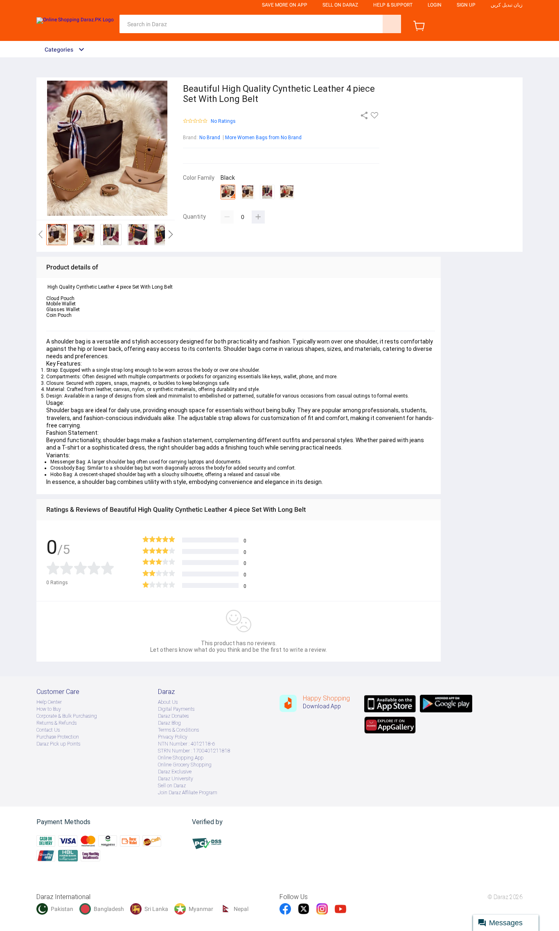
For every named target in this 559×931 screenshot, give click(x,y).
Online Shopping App (180, 758)
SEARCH (392, 24)
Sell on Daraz (172, 786)
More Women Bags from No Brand (263, 137)
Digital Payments (176, 709)
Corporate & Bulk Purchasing (66, 716)
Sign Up (466, 5)
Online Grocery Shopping (185, 765)
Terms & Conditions (178, 730)
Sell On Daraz (340, 5)
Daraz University (175, 779)
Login (435, 5)
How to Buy (48, 709)
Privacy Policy (172, 737)
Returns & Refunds (56, 723)
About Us (168, 702)
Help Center (49, 702)
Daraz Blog (169, 723)
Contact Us (48, 730)
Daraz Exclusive (175, 772)
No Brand (209, 137)
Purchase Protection (57, 737)
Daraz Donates (173, 716)
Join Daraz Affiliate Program (187, 792)
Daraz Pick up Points (58, 744)
